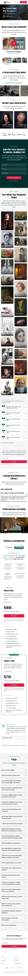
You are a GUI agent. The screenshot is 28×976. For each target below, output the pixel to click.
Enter (16, 2)
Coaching (17, 960)
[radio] (9, 547)
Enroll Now (23, 2)
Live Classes (17, 963)
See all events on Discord (7, 442)
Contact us (17, 745)
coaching (9, 512)
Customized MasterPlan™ (11, 641)
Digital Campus (6, 203)
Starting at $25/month (8, 13)
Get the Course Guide (14, 177)
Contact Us (4, 960)
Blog (3, 963)
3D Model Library (5, 488)
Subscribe (14, 461)
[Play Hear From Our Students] (14, 43)
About (3, 956)
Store (16, 956)
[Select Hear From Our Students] (7, 60)
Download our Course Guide (13, 82)
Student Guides (14, 763)
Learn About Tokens (8, 737)
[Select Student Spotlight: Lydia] (16, 60)
